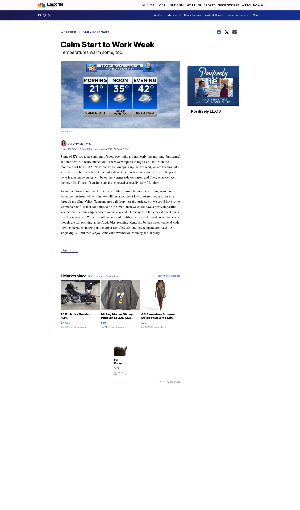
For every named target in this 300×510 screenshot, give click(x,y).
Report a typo (69, 250)
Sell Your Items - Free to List (103, 276)
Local (162, 5)
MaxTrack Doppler (214, 15)
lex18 (40, 15)
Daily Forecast (173, 15)
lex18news (50, 15)
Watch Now (251, 5)
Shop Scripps (228, 5)
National (177, 5)
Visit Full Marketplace (169, 276)
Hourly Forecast (192, 15)
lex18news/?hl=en (45, 15)
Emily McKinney (81, 143)
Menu (146, 5)
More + (256, 15)
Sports (210, 5)
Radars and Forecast (238, 15)
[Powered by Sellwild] (175, 382)
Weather (194, 5)
